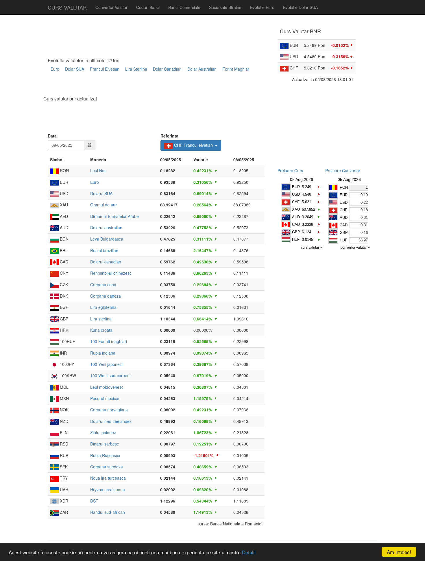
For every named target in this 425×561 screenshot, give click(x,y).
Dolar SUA (74, 69)
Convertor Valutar (111, 7)
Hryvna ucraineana (107, 489)
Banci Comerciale (184, 7)
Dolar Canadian (167, 69)
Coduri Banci (148, 7)
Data (52, 136)
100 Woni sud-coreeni (110, 375)
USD (296, 194)
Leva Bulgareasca (106, 239)
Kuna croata (101, 330)
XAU (296, 209)
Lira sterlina (101, 319)
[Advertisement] (153, 86)
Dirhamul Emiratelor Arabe (114, 216)
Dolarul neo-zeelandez (111, 421)
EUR (296, 187)
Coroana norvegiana (109, 409)
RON (344, 187)
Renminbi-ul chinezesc (111, 273)
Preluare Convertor (342, 170)
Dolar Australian (202, 69)
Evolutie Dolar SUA (300, 7)
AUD (296, 217)
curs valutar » (312, 247)
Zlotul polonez (103, 432)
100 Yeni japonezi (106, 364)
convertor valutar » (356, 247)
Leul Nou (98, 170)
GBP (296, 232)
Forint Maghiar (235, 69)
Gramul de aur (103, 205)
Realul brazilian (104, 250)
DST (94, 501)
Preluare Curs (290, 170)
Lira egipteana (103, 307)
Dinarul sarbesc (104, 444)
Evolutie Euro (262, 7)
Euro (55, 69)
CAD (296, 224)
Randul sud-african (107, 512)
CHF (296, 202)
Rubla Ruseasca (105, 455)
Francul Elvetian (104, 69)
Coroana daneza (105, 296)
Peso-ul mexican (105, 398)
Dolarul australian (106, 227)
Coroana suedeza (106, 467)
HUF (296, 239)
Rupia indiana (102, 353)
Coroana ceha (103, 284)
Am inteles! (399, 552)
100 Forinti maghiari (108, 341)
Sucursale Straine (225, 7)
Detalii (249, 552)
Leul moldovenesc (106, 387)
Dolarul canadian (105, 262)
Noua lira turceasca (108, 478)
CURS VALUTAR (67, 7)
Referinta (169, 136)
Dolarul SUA (101, 193)
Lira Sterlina (136, 69)
